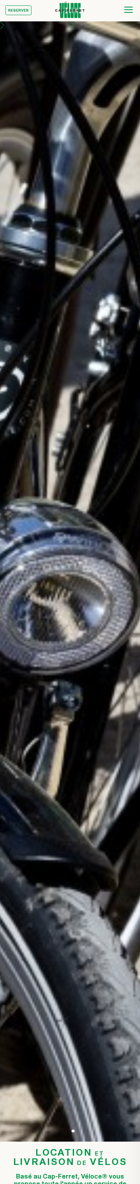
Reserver (18, 10)
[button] (35, 581)
